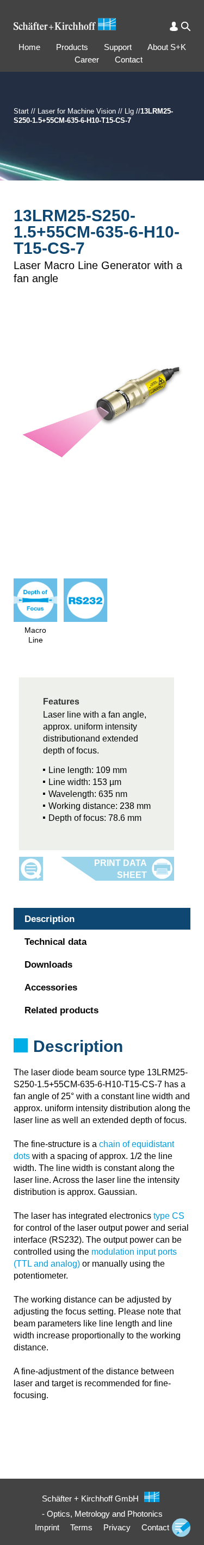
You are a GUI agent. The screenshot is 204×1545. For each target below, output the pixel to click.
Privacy (117, 1527)
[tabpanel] (102, 1060)
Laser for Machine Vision (77, 111)
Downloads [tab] (48, 965)
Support (118, 47)
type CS (168, 1215)
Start (21, 111)
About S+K (166, 47)
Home (29, 47)
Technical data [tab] (55, 942)
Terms (81, 1527)
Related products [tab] (61, 1010)
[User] (173, 26)
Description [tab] (49, 919)
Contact (129, 59)
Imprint (47, 1527)
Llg (129, 111)
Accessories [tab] (50, 987)
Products (72, 47)
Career (87, 59)
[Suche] (185, 26)
